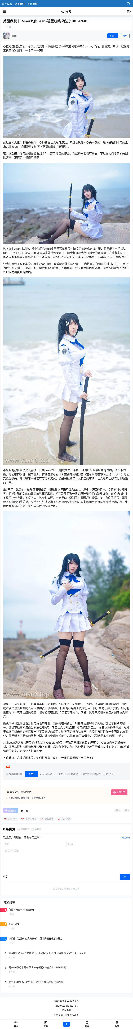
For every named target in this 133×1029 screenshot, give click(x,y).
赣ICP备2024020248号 (66, 1006)
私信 (125, 36)
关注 (114, 36)
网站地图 (66, 1010)
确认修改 (126, 837)
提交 (125, 877)
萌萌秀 (75, 1001)
